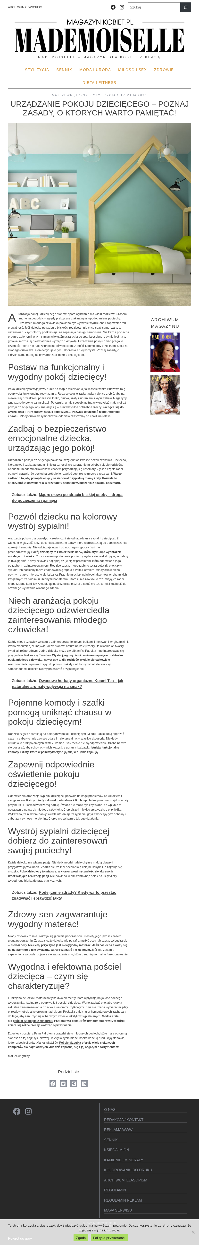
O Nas (110, 1109)
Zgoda (81, 1238)
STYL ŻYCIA (104, 95)
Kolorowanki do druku (128, 1170)
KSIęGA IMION (116, 1150)
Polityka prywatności (109, 1238)
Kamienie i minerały (123, 1160)
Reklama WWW (118, 1130)
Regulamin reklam (123, 1200)
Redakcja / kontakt (123, 1120)
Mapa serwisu (118, 1210)
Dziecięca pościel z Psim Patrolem (30, 1033)
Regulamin (115, 1190)
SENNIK (111, 1140)
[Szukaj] (185, 7)
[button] (53, 1083)
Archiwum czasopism (125, 1180)
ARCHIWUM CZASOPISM (25, 7)
